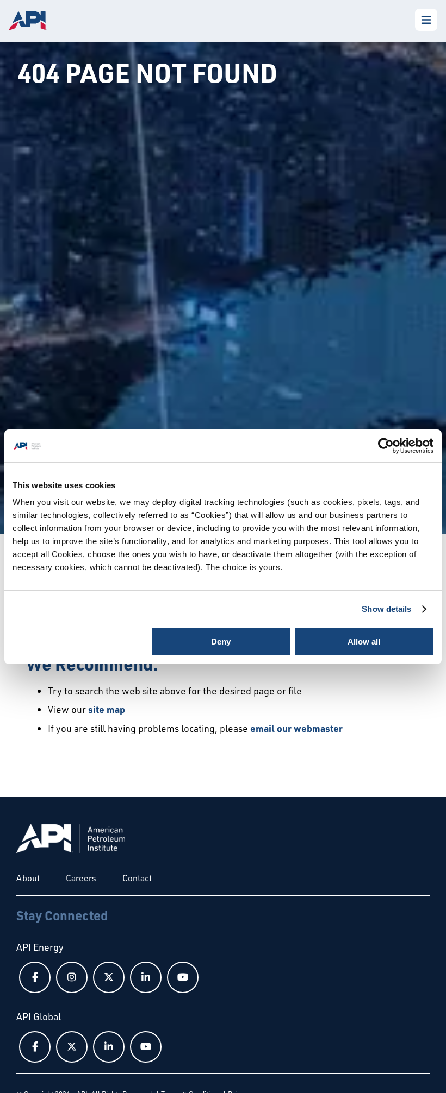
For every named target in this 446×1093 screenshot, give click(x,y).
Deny (221, 641)
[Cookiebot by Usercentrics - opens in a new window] (385, 446)
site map (106, 709)
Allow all (364, 641)
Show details (386, 609)
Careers (81, 878)
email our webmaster (296, 728)
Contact (137, 878)
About (28, 878)
